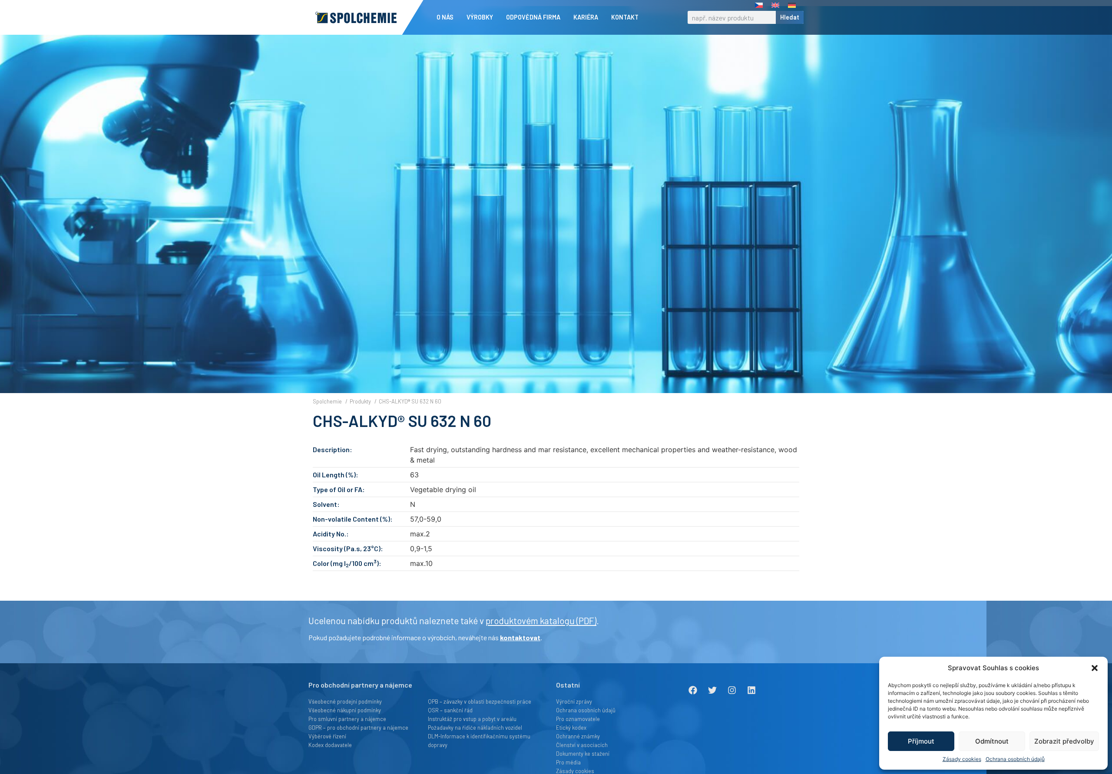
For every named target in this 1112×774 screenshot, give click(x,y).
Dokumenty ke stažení (582, 753)
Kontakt (625, 17)
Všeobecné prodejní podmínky (345, 701)
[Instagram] (732, 690)
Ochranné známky (578, 736)
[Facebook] (693, 690)
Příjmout (921, 741)
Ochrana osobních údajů (1015, 759)
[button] (1094, 668)
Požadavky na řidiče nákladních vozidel (475, 727)
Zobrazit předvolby (1064, 741)
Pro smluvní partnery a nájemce (347, 718)
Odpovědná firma (533, 17)
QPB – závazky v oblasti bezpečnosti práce (479, 701)
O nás (445, 17)
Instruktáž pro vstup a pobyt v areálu (472, 718)
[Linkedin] (751, 690)
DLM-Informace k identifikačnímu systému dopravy (479, 740)
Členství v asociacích (582, 744)
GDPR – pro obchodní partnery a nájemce (358, 727)
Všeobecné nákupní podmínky (344, 710)
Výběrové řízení (327, 736)
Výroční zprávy (574, 701)
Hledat (789, 17)
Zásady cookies (962, 759)
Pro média (568, 762)
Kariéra (585, 17)
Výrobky (480, 17)
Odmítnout (992, 741)
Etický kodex (571, 727)
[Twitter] (712, 690)
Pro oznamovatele (578, 718)
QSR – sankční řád (450, 710)
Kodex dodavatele (330, 744)
